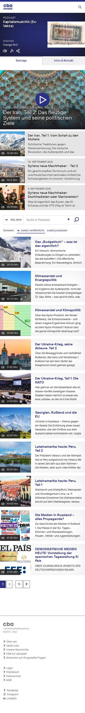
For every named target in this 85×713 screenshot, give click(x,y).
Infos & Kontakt (63, 60)
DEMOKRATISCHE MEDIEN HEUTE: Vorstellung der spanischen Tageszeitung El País (56, 555)
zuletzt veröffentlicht (32, 230)
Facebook (12, 690)
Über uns (11, 641)
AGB (9, 680)
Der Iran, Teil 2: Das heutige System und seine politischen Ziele (37, 118)
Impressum (12, 672)
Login (9, 668)
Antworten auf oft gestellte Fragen (26, 658)
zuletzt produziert (57, 230)
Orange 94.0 (10, 45)
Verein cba (12, 646)
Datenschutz (13, 676)
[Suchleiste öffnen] (80, 7)
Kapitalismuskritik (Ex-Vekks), (28, 108)
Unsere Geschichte (17, 649)
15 (19, 584)
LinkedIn (11, 698)
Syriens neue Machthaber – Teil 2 (53, 166)
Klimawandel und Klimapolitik (58, 310)
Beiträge (21, 60)
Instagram (12, 694)
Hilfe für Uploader (16, 654)
